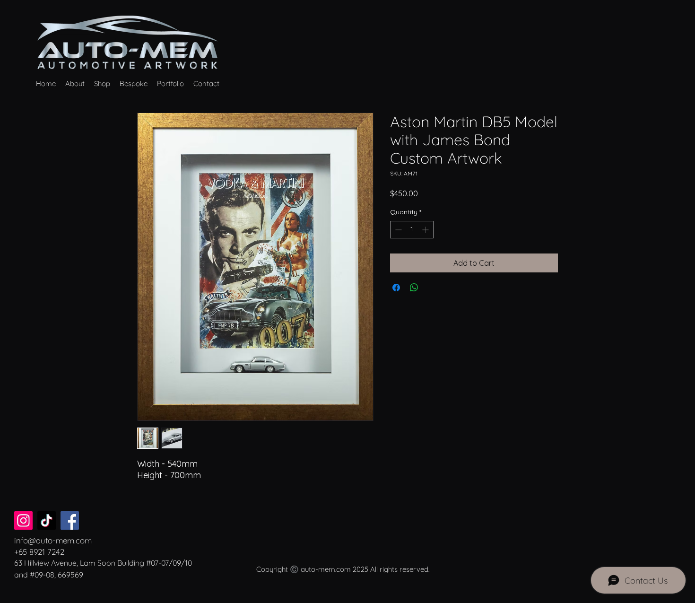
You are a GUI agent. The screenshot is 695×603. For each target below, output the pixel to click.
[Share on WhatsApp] (414, 287)
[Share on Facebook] (396, 287)
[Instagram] (23, 520)
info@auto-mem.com (53, 540)
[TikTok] (46, 520)
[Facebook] (70, 520)
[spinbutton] (411, 229)
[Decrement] (397, 229)
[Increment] (426, 229)
